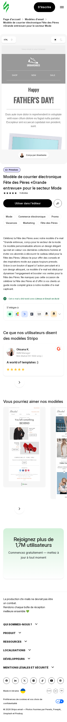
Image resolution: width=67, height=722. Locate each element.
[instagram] (33, 680)
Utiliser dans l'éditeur (28, 203)
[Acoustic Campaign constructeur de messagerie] (10, 314)
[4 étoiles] (13, 193)
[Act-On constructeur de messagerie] (17, 314)
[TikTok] (42, 680)
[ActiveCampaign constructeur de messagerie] (24, 314)
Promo (55, 216)
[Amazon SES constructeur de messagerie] (54, 314)
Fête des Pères (49, 223)
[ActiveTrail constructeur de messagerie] (32, 314)
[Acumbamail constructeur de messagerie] (39, 314)
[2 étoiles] (7, 193)
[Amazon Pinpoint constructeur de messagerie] (46, 314)
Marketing (29, 223)
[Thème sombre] (61, 39)
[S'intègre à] (59, 314)
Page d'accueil (11, 19)
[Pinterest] (60, 680)
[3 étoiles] (10, 193)
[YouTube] (51, 680)
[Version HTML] (6, 39)
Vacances (11, 223)
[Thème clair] (55, 39)
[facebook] (6, 680)
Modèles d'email (34, 19)
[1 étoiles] (4, 193)
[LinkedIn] (15, 680)
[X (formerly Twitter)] (24, 680)
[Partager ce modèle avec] (58, 203)
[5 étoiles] (15, 193)
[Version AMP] (12, 39)
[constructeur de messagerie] (6, 7)
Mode (9, 216)
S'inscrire (44, 7)
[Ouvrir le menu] (62, 7)
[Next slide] (19, 382)
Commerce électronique (32, 216)
